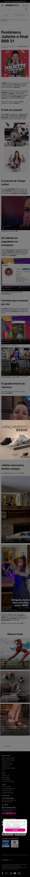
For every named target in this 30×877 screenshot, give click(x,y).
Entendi (15, 830)
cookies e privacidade (13, 827)
